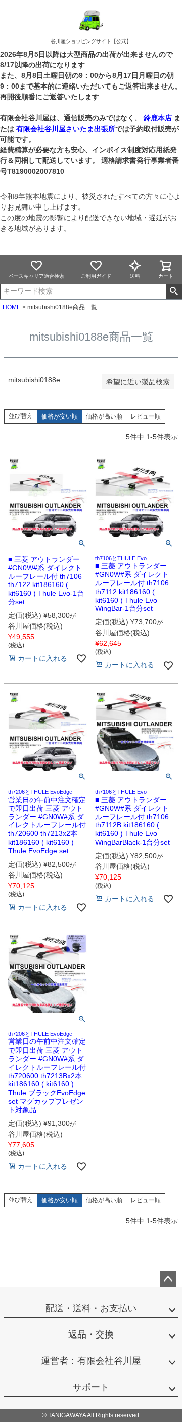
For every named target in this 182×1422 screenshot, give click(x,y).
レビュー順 (145, 416)
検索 (173, 291)
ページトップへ (168, 1279)
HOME (12, 307)
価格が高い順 (104, 416)
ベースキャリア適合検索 (36, 276)
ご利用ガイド (96, 276)
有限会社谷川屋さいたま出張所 (64, 128)
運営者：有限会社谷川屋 (91, 1361)
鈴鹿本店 (158, 118)
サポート (91, 1387)
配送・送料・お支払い (91, 1308)
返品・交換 (91, 1334)
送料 (135, 276)
